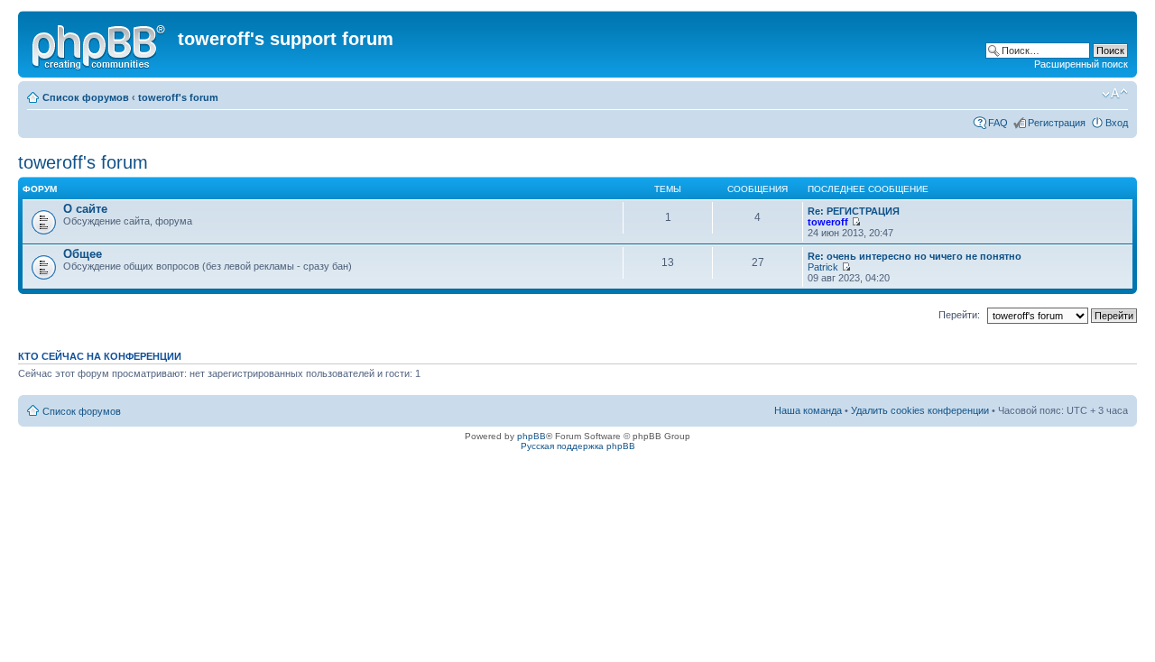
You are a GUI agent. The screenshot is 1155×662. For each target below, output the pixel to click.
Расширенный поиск (1081, 64)
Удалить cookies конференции (920, 410)
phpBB (531, 436)
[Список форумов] (100, 44)
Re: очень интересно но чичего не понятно (914, 256)
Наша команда (808, 410)
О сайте (85, 209)
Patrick (823, 267)
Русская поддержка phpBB (578, 446)
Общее (82, 254)
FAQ (998, 122)
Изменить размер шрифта (1115, 94)
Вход (1116, 122)
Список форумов (85, 97)
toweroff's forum (178, 97)
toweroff (828, 221)
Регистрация (1057, 122)
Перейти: (959, 314)
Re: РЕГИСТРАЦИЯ (854, 211)
